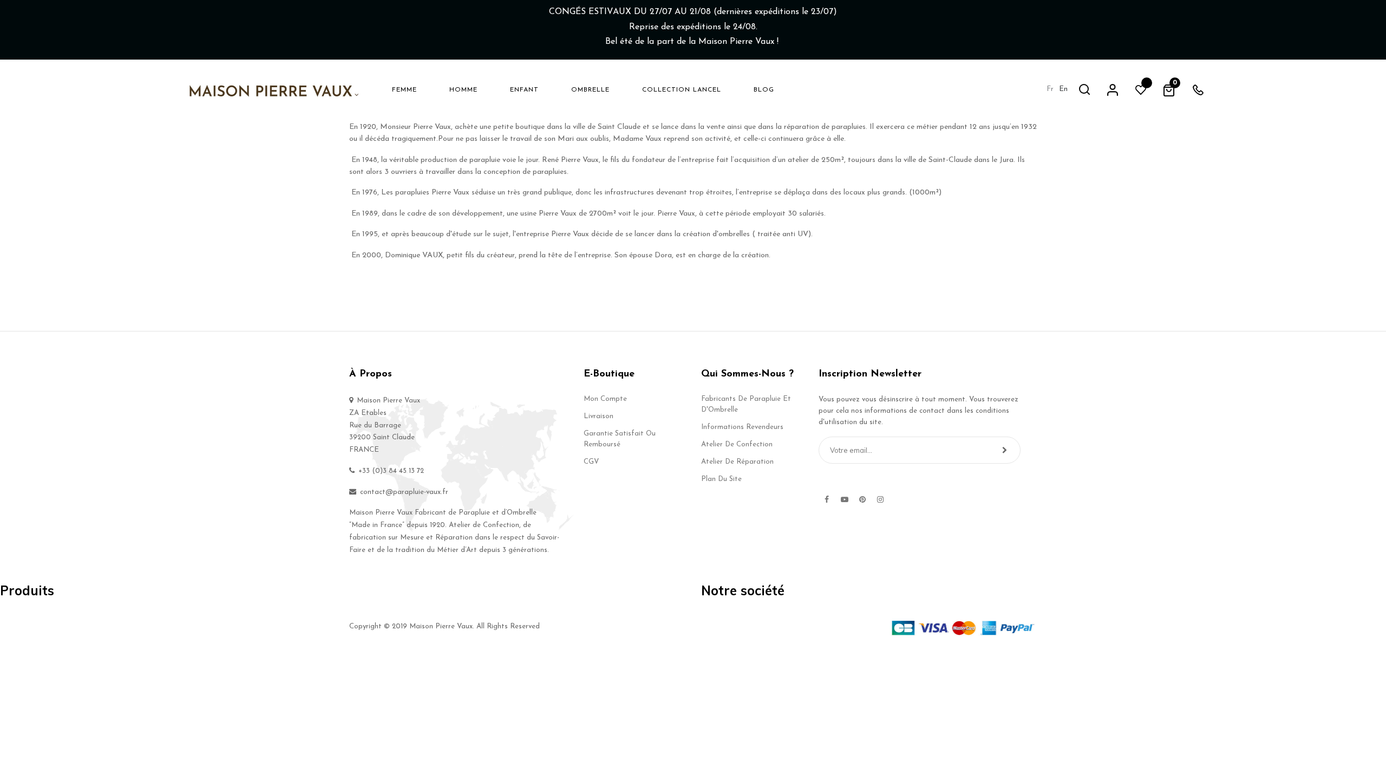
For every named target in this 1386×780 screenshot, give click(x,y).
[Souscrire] (1004, 450)
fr (1050, 89)
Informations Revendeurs (742, 427)
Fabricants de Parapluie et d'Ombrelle (746, 404)
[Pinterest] (862, 499)
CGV (591, 461)
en (1063, 89)
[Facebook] (827, 499)
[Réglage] (1112, 89)
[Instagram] (880, 499)
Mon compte (605, 398)
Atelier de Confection (737, 444)
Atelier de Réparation (737, 461)
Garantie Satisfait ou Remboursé (620, 439)
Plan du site (721, 479)
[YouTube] (844, 499)
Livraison (598, 416)
